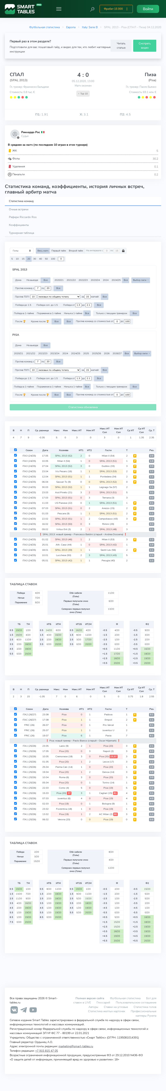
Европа (71, 27)
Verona (64, 819)
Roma (64, 777)
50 (46, 258)
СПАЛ (17, 74)
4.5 (125, 114)
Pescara (63, 513)
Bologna (108, 803)
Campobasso (108, 518)
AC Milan (108, 814)
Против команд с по (30, 288)
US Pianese (63, 503)
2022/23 (83, 280)
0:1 (151, 503)
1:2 (151, 518)
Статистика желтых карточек (106, 1011)
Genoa (108, 772)
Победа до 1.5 (23, 305)
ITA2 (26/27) (29, 714)
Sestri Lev (108, 550)
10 (17, 258)
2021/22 (71, 280)
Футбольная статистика (44, 27)
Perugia (108, 560)
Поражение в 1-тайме (49, 313)
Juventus (64, 798)
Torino (108, 782)
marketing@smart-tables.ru (76, 1046)
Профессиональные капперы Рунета (143, 1013)
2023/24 (95, 280)
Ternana (108, 497)
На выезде (32, 280)
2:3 (151, 555)
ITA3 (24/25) (29, 455)
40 (40, 258)
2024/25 (116, 280)
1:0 (151, 461)
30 (34, 258)
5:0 (151, 787)
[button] (92, 8)
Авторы (93, 1007)
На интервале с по (100, 250)
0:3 (151, 497)
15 (23, 258)
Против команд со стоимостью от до (100, 321)
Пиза (150, 74)
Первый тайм (58, 250)
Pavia (108, 735)
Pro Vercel (108, 725)
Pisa (64, 714)
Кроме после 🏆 (40, 321)
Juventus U (108, 730)
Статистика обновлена (83, 407)
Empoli (108, 719)
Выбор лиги (140, 280)
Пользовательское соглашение (136, 1002)
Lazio (64, 746)
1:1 (151, 471)
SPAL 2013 (63, 455)
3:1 (151, 793)
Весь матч (42, 250)
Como (64, 787)
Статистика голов (145, 1007)
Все (46, 280)
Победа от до (74, 305)
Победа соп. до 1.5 (47, 305)
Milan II (108, 455)
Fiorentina (64, 809)
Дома (18, 280)
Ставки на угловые (116, 1007)
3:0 (151, 466)
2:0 (151, 455)
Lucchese (63, 555)
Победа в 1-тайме (24, 313)
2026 (107, 353)
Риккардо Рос (30, 132)
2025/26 (96, 353)
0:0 (151, 481)
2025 (86, 353)
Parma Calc (64, 767)
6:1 (151, 735)
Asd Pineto (63, 492)
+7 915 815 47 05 (46, 1051)
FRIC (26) (29, 725)
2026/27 (117, 353)
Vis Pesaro (63, 471)
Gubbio (108, 466)
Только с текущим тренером (111, 313)
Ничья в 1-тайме (73, 313)
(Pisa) (152, 80)
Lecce (108, 761)
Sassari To (63, 481)
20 (28, 258)
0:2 (151, 508)
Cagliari (108, 793)
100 (53, 258)
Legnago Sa (108, 487)
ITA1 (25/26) (29, 746)
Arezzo (108, 508)
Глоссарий (103, 1002)
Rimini (108, 524)
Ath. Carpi (64, 544)
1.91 (41, 114)
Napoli (108, 751)
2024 (106, 280)
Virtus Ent (63, 529)
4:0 (151, 798)
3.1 (84, 114)
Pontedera (108, 476)
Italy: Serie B (90, 27)
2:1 (151, 529)
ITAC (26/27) (29, 719)
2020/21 (59, 280)
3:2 (151, 492)
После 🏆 (20, 321)
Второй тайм (76, 250)
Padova (108, 714)
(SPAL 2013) (19, 80)
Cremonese (64, 756)
